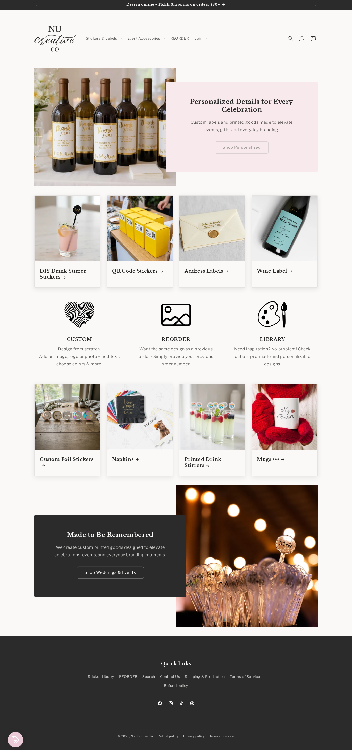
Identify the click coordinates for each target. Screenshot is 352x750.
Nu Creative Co (142, 736)
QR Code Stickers (135, 271)
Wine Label (272, 271)
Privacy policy (194, 736)
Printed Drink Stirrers (203, 462)
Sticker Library (101, 676)
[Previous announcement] (36, 5)
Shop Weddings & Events (110, 572)
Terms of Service (245, 676)
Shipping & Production (205, 676)
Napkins (122, 459)
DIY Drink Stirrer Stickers (63, 274)
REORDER (128, 676)
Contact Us (170, 676)
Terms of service (221, 736)
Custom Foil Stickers (67, 459)
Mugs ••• (268, 459)
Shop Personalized (242, 147)
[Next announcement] (316, 5)
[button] (103, 38)
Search (148, 676)
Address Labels (204, 271)
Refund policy (176, 685)
